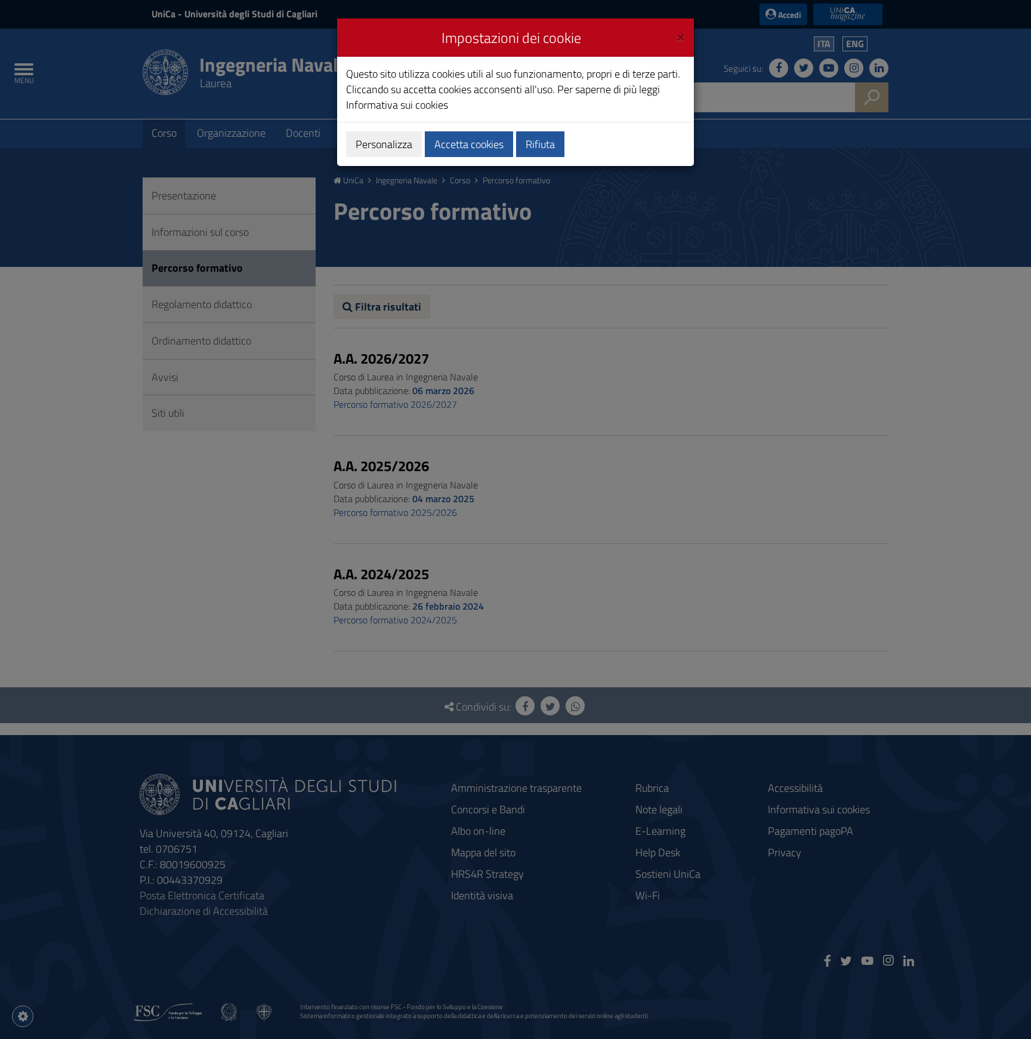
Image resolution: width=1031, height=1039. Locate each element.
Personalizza (384, 144)
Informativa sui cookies (397, 105)
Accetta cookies (469, 144)
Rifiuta (540, 144)
